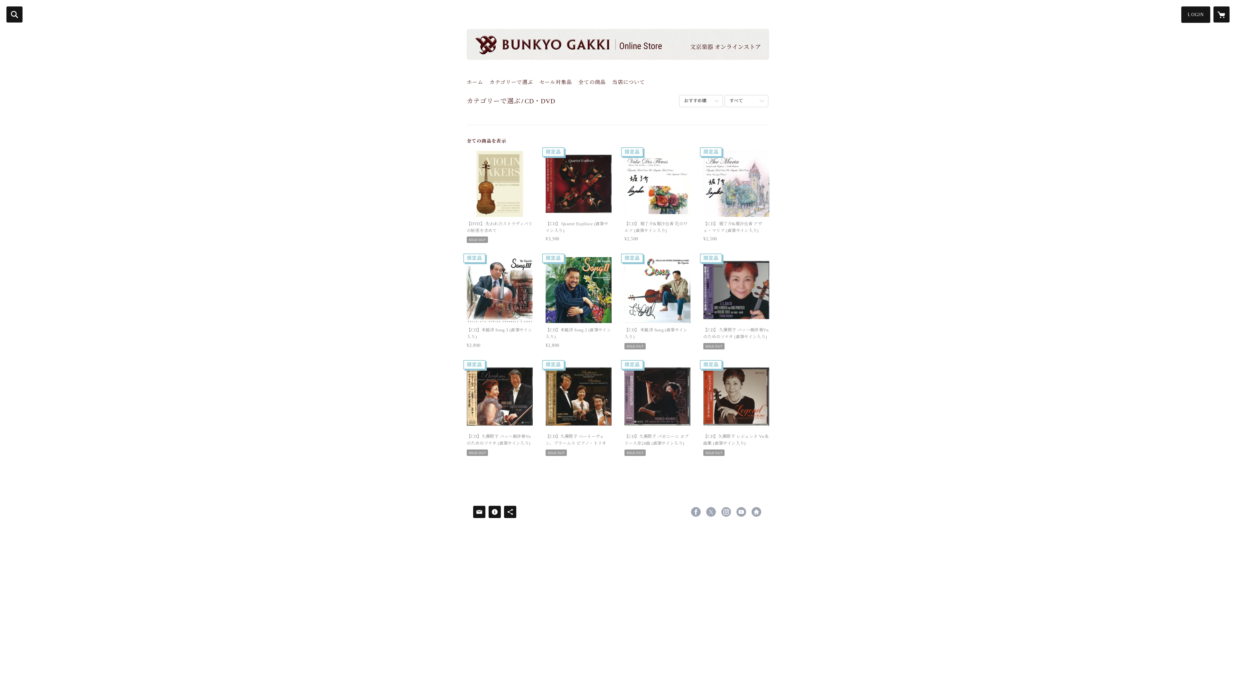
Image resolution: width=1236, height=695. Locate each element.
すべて (736, 100)
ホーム (475, 82)
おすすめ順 (695, 100)
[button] (1195, 14)
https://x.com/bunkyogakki (711, 512)
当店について (628, 82)
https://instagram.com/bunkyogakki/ (726, 512)
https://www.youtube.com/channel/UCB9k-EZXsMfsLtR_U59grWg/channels (741, 512)
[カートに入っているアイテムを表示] (1221, 14)
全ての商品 (592, 82)
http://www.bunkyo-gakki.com (756, 512)
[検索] (14, 14)
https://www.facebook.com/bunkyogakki (696, 512)
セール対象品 (555, 82)
